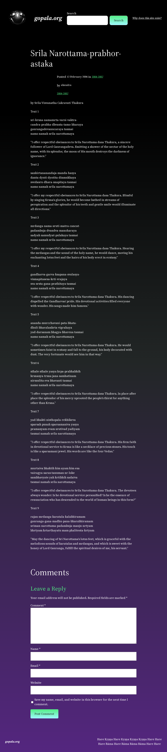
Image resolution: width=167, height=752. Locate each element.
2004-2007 (97, 76)
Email (35, 666)
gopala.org (48, 18)
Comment (38, 605)
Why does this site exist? (147, 18)
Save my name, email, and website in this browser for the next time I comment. (81, 702)
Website (35, 683)
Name (35, 649)
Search (71, 13)
